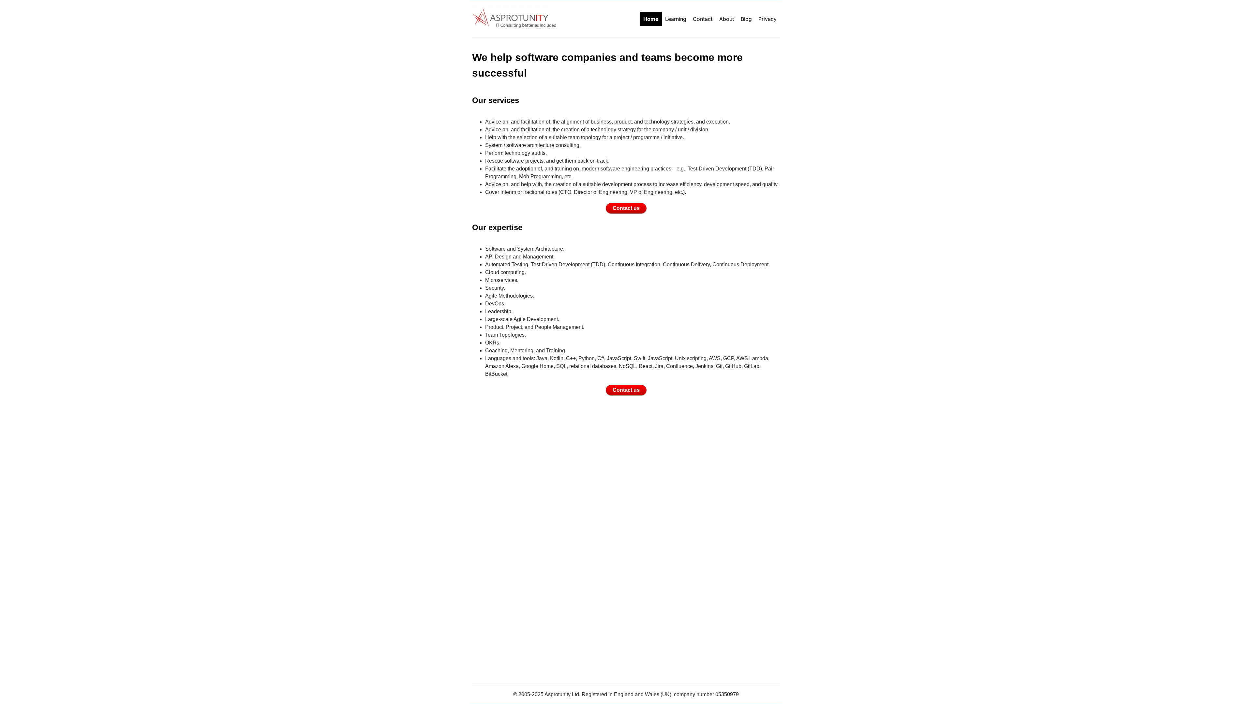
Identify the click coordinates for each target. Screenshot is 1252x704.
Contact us (626, 208)
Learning (675, 19)
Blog (746, 19)
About (726, 19)
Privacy (767, 19)
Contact (703, 19)
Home (651, 19)
